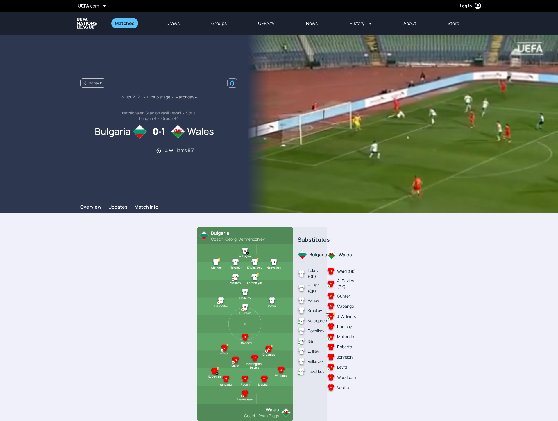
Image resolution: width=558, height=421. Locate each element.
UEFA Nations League (87, 23)
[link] (124, 23)
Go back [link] (95, 82)
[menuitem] (133, 23)
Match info (146, 207)
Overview (90, 207)
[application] (399, 124)
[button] (360, 23)
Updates (118, 207)
